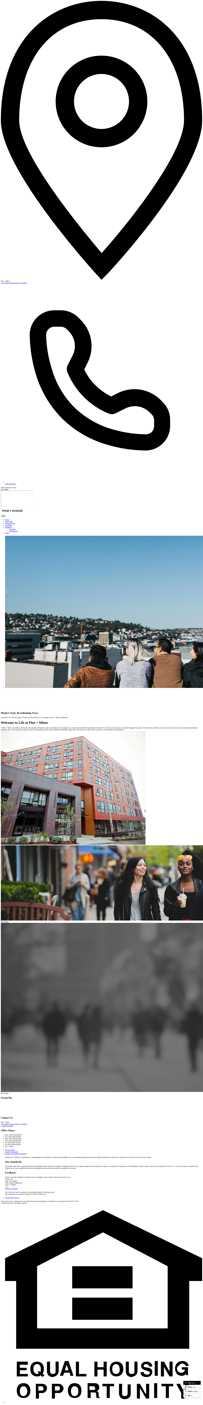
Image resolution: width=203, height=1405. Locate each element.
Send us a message (11, 1189)
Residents (8, 527)
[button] (103, 1402)
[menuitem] (103, 520)
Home (7, 520)
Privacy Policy (10, 1150)
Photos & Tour (10, 523)
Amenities (8, 525)
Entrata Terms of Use (12, 1198)
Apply (7, 533)
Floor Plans (9, 522)
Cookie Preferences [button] (11, 1152)
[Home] (12, 514)
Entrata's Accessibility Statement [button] (16, 1154)
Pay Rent (12, 529)
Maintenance (13, 531)
